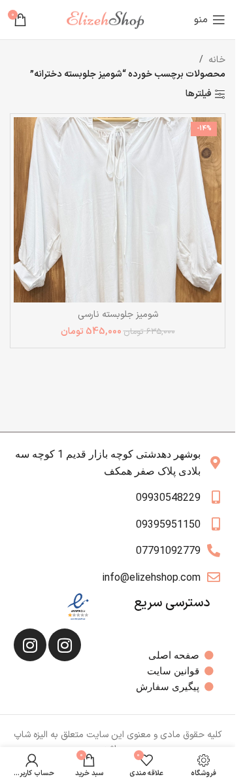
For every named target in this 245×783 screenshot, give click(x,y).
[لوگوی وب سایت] (110, 19)
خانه (216, 60)
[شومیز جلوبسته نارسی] (117, 209)
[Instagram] (64, 644)
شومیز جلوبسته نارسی (118, 314)
